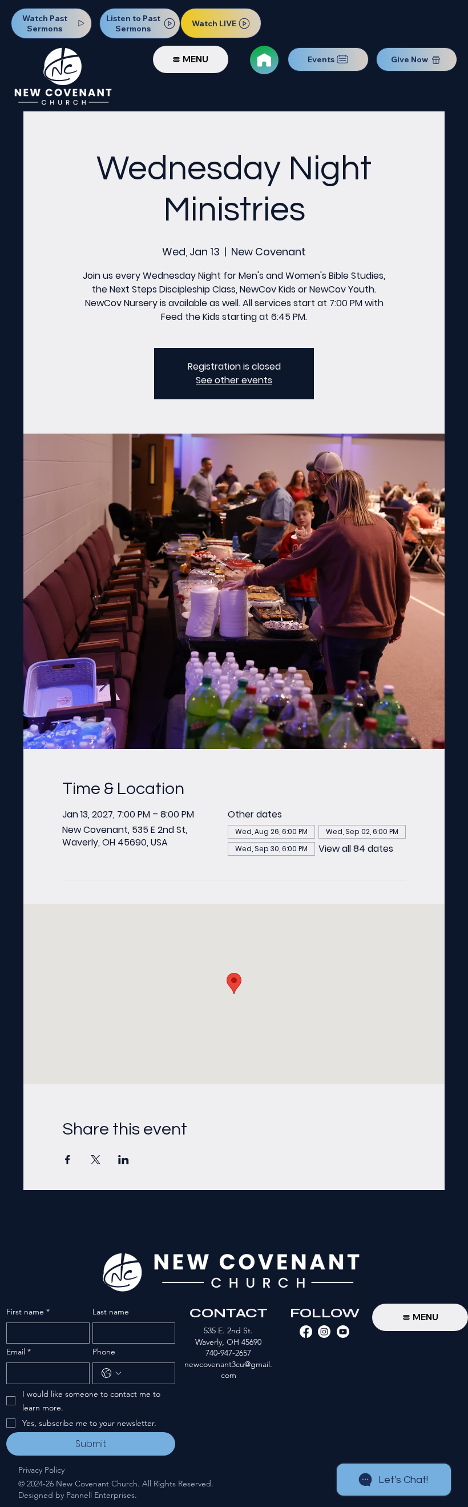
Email (18, 1351)
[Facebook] (306, 1331)
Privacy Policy (41, 1470)
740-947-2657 (228, 1353)
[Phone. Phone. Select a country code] (111, 1373)
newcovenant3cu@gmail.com (228, 1370)
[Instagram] (324, 1331)
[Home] (264, 60)
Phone (103, 1351)
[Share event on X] (95, 1159)
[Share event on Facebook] (67, 1159)
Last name (110, 1311)
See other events (234, 380)
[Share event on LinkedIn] (123, 1159)
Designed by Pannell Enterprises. (77, 1495)
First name (28, 1311)
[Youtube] (343, 1331)
